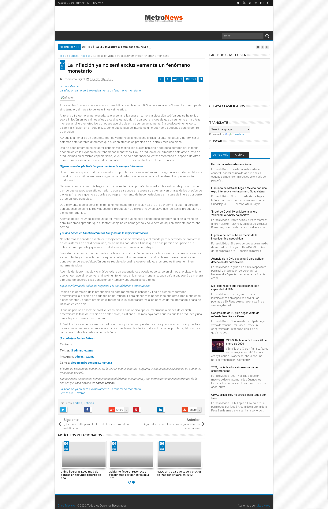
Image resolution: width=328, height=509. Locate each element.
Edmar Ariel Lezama (72, 393)
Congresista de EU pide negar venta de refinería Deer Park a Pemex (235, 314)
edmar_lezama (84, 356)
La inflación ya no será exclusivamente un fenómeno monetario (100, 90)
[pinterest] (250, 3)
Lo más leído (220, 154)
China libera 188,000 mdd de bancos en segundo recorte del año (81, 475)
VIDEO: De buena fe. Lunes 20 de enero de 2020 (246, 342)
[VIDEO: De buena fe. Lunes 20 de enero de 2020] (218, 345)
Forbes (77, 403)
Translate (238, 134)
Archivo (239, 154)
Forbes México (69, 86)
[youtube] (244, 3)
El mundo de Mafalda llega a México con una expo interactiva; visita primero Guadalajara (239, 189)
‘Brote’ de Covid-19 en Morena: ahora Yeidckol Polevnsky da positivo (234, 213)
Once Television (67, 505)
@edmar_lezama (82, 350)
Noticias (89, 403)
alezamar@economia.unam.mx (91, 362)
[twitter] (238, 3)
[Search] (267, 36)
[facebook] (267, 3)
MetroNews (263, 505)
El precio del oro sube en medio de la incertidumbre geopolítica (234, 236)
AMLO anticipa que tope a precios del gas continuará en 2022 (179, 473)
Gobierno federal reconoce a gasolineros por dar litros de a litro (129, 475)
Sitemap (98, 3)
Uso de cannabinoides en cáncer (231, 164)
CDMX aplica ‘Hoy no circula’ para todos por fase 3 (238, 396)
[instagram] (256, 3)
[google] (261, 3)
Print (179, 79)
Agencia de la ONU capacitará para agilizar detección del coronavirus (237, 260)
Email (192, 79)
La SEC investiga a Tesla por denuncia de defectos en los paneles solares (144, 47)
